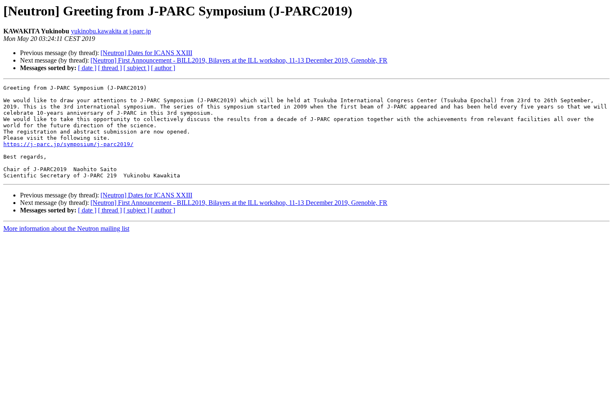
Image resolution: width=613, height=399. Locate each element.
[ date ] (87, 67)
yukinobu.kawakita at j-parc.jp (111, 31)
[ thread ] (110, 67)
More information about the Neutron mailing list (66, 228)
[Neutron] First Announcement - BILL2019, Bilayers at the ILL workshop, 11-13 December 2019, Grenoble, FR (238, 60)
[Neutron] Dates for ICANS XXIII (146, 52)
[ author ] (163, 67)
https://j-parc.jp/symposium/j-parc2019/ (68, 144)
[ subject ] (136, 67)
